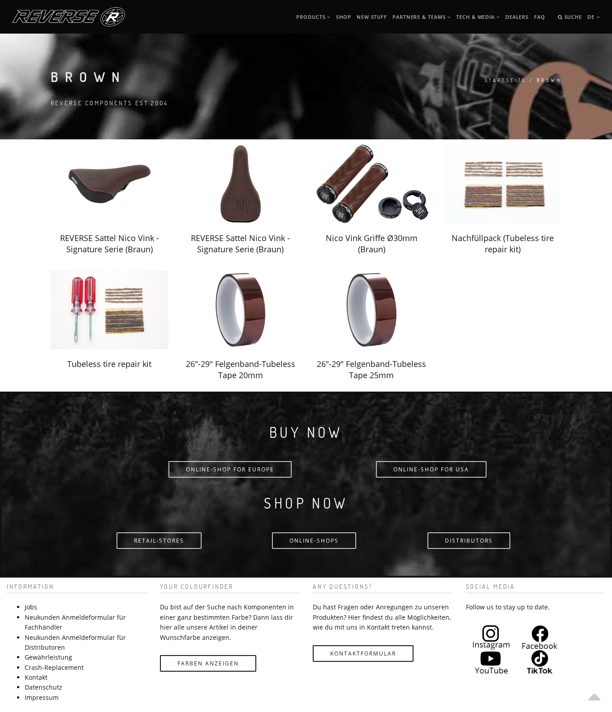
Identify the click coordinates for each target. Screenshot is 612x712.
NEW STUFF (372, 16)
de (591, 16)
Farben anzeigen (208, 663)
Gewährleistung (48, 657)
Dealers (517, 16)
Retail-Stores (159, 540)
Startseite (506, 80)
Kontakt (36, 677)
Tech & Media (476, 16)
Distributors (469, 540)
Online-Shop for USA (431, 469)
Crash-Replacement (54, 667)
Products (311, 16)
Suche (572, 16)
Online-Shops (314, 540)
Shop (343, 16)
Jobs (31, 607)
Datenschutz (43, 687)
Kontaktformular (363, 653)
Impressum (42, 697)
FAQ (539, 16)
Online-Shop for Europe (230, 469)
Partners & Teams (419, 16)
